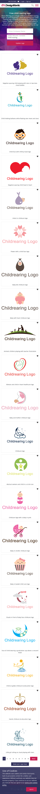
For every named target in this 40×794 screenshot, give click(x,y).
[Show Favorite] (18, 1)
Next (33, 759)
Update (20, 43)
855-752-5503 (12, 1)
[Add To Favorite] (37, 54)
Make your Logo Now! (20, 764)
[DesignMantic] (11, 5)
